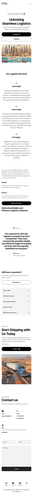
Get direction (4, 432)
